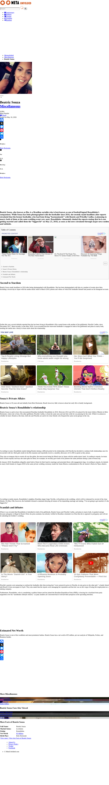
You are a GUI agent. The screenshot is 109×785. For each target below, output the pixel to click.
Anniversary (10, 12)
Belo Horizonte (5, 148)
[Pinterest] (54, 130)
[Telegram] (54, 133)
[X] (54, 123)
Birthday (9, 14)
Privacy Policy (13, 744)
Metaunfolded (9, 55)
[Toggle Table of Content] (104, 263)
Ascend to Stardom (8, 266)
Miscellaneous (9, 57)
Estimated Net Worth (9, 277)
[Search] (25, 9)
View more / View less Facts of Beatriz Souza (15, 738)
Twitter (11, 746)
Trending (9, 18)
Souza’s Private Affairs (9, 269)
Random (9, 20)
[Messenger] (54, 126)
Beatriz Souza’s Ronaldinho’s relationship (15, 272)
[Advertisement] (54, 38)
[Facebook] (54, 120)
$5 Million (19, 733)
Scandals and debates (9, 274)
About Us (12, 742)
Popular (8, 16)
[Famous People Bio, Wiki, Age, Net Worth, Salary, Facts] (16, 5)
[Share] (54, 137)
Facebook (12, 748)
